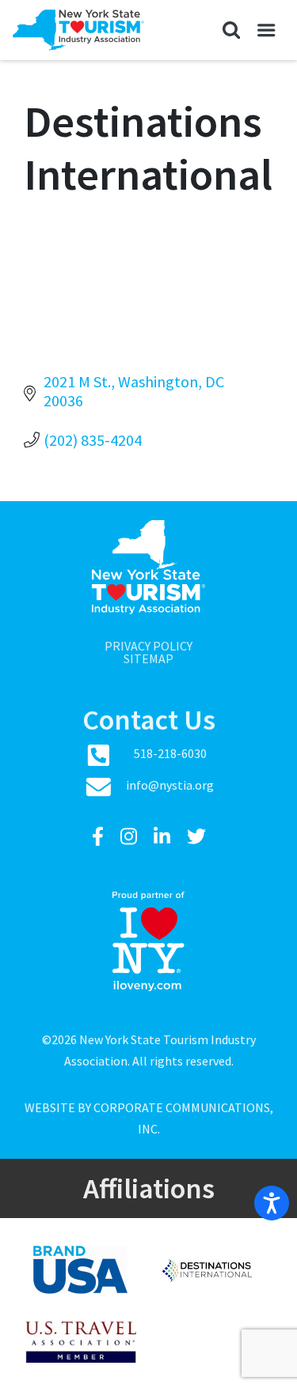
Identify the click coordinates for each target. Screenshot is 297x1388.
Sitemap (148, 658)
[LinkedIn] (164, 836)
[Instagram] (130, 836)
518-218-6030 (170, 753)
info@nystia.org (170, 785)
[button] (231, 30)
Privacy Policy (148, 645)
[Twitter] (196, 836)
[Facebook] (100, 836)
